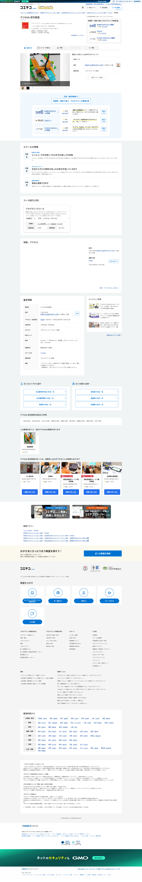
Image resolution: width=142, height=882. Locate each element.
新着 (21, 643)
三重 (72, 727)
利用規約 (95, 635)
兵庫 (70, 736)
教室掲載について (74, 640)
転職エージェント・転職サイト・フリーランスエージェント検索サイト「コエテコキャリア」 (81, 681)
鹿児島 (103, 748)
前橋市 (65, 723)
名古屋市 (65, 727)
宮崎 (92, 748)
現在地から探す (50, 646)
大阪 (60, 736)
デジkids (43, 353)
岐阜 (39, 727)
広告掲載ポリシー (97, 666)
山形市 (97, 718)
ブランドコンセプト (98, 652)
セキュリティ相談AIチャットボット (82, 834)
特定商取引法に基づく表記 (99, 640)
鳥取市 (43, 744)
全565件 (104, 40)
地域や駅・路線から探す (52, 635)
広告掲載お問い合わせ (75, 643)
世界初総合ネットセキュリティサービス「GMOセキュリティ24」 (36, 834)
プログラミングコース (35, 208)
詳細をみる (104, 112)
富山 (49, 731)
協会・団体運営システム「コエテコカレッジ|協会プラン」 (72, 703)
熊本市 (75, 748)
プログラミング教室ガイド (27, 635)
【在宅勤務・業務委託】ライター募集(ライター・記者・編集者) (37, 678)
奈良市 (85, 736)
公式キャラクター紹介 (98, 654)
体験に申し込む (29, 492)
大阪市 (64, 736)
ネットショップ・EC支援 (39, 874)
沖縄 (39, 750)
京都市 (54, 736)
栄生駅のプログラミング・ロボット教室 (79, 540)
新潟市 (43, 731)
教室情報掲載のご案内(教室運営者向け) (95, 4)
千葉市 (89, 723)
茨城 (39, 723)
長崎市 (64, 748)
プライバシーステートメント (100, 643)
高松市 (54, 740)
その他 (109, 874)
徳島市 (43, 740)
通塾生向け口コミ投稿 (113, 335)
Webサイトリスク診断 (68, 834)
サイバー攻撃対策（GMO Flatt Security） (70, 836)
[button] (66, 69)
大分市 (85, 748)
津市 (75, 727)
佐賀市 (54, 748)
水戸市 (43, 723)
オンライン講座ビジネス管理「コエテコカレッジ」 (70, 692)
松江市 (54, 744)
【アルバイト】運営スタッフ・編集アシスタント (33, 675)
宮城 (72, 718)
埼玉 (72, 723)
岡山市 (64, 744)
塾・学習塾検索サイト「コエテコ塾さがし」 (69, 683)
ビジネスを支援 (50, 874)
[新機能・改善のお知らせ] (83, 7)
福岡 (39, 748)
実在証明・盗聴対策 (26, 836)
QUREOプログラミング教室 (105, 24)
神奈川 (107, 723)
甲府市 (85, 731)
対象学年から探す (50, 638)
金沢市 (64, 731)
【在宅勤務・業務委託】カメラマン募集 (30, 681)
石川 (60, 731)
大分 (81, 748)
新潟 (39, 731)
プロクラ (99, 31)
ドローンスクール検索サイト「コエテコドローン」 (70, 678)
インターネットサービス (27, 874)
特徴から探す (49, 643)
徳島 (39, 740)
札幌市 (45, 718)
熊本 (70, 748)
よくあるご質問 (73, 635)
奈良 (81, 736)
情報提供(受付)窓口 (74, 646)
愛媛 (60, 740)
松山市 (64, 740)
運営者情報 (72, 649)
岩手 (61, 718)
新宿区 (99, 723)
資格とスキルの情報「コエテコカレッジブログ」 (70, 695)
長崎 (60, 748)
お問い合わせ (72, 638)
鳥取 (39, 744)
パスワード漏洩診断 (56, 834)
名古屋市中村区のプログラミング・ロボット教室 (56, 535)
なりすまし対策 (84, 836)
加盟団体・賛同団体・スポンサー (101, 649)
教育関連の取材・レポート (27, 657)
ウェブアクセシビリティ (99, 657)
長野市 (96, 731)
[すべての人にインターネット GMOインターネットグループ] (128, 1)
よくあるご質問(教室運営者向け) (114, 4)
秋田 (82, 718)
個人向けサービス (102, 874)
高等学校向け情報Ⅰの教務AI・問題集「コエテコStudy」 (72, 697)
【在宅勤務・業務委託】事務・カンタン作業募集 (33, 683)
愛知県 (87, 65)
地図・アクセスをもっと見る (108, 288)
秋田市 (87, 718)
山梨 (81, 731)
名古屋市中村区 (94, 65)
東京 (95, 723)
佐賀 (49, 748)
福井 (70, 731)
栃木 (49, 723)
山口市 (85, 744)
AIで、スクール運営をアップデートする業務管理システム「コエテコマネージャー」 (79, 686)
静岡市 (54, 727)
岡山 (60, 744)
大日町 (101, 65)
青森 (51, 718)
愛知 (60, 727)
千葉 (84, 723)
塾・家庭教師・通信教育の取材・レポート (31, 652)
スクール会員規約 (97, 638)
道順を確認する (114, 261)
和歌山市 (98, 736)
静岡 (49, 727)
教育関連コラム (24, 654)
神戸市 (75, 736)
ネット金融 (87, 874)
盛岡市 (66, 718)
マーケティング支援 (67, 874)
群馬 (61, 723)
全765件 (104, 33)
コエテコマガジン (25, 640)
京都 (49, 736)
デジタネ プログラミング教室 (106, 38)
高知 (70, 740)
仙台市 (76, 718)
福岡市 (43, 748)
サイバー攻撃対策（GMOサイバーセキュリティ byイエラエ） (45, 836)
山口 (81, 744)
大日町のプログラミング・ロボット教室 (79, 538)
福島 (103, 718)
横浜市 (111, 723)
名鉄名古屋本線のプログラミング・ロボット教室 (56, 540)
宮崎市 (96, 748)
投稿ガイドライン (97, 646)
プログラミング (24, 646)
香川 (49, 740)
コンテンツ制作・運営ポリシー (101, 663)
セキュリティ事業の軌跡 (95, 836)
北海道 (40, 718)
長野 (92, 731)
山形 (93, 718)
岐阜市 (43, 727)
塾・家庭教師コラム (25, 649)
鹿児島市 (108, 748)
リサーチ (76, 874)
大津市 (43, 736)
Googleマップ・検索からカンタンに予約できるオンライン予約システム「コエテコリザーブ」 (81, 689)
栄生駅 (91, 261)
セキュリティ (58, 874)
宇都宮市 (54, 723)
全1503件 (104, 26)
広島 (70, 744)
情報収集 (82, 874)
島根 (49, 744)
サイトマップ (96, 660)
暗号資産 (94, 874)
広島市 (75, 744)
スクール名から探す (51, 640)
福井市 (75, 731)
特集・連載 (23, 638)
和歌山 (93, 736)
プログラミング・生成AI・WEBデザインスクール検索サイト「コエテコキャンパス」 (79, 675)
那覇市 (43, 750)
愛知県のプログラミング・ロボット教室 (33, 533)
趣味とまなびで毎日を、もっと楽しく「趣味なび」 (70, 700)
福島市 (108, 718)
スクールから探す (27, 530)
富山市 (54, 731)
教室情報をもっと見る (77, 35)
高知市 (75, 740)
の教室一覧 (45, 392)
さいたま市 (77, 723)
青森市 (55, 718)
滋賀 (39, 736)
